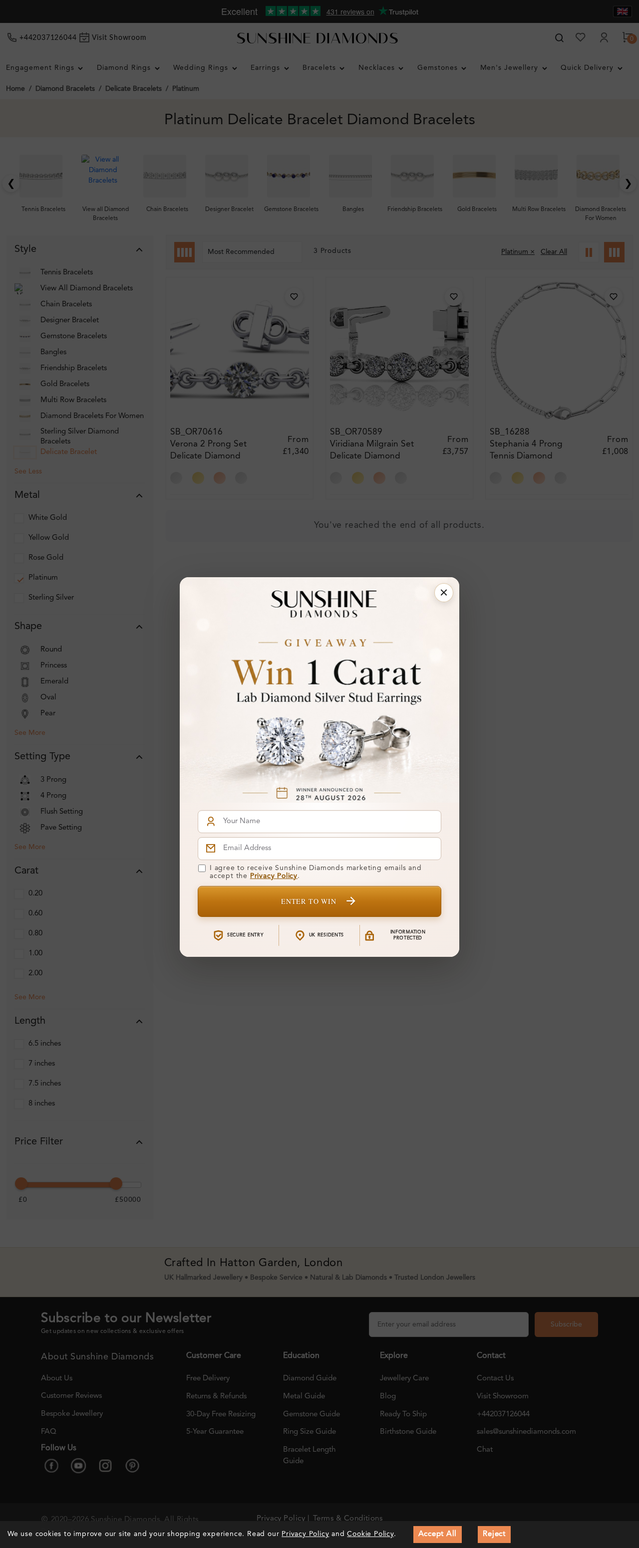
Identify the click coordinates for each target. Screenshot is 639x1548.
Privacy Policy (274, 876)
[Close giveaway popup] (443, 592)
